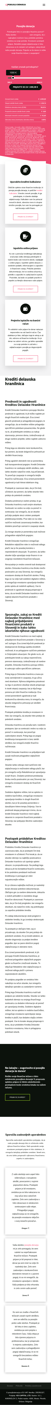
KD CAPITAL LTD (23, 1395)
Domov (10, 1386)
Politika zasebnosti (33, 1386)
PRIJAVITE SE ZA (25, 87)
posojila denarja (23, 35)
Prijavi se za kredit (25, 216)
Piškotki (19, 1386)
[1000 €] (13, 77)
